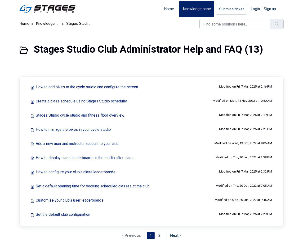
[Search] (277, 24)
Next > (176, 235)
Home (169, 9)
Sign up (270, 9)
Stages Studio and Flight (86, 23)
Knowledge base (197, 9)
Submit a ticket (231, 9)
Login (255, 9)
